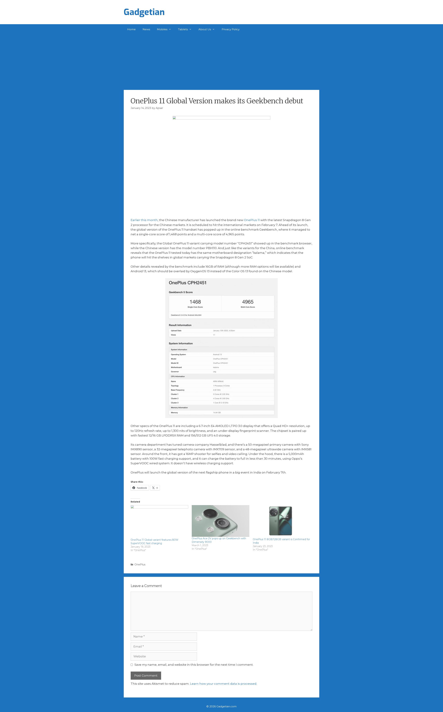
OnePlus (139, 564)
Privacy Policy (230, 29)
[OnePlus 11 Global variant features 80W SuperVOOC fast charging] (159, 521)
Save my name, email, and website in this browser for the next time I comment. (193, 664)
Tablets (183, 29)
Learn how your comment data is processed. (223, 683)
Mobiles (162, 29)
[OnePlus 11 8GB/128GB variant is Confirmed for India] (281, 521)
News (146, 29)
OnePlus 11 (252, 220)
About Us (204, 29)
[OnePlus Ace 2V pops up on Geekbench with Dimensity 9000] (220, 521)
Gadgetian (144, 12)
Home (131, 29)
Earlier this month (144, 220)
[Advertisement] (221, 60)
